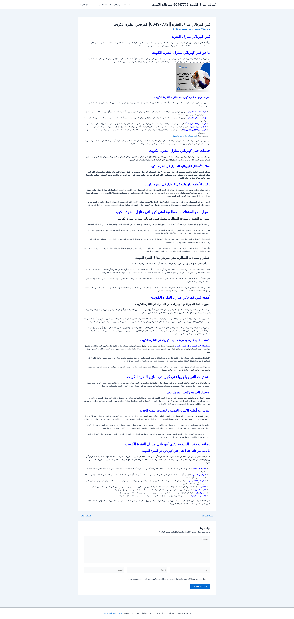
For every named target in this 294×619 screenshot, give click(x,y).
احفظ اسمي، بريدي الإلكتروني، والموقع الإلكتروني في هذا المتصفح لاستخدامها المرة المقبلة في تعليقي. (167, 579)
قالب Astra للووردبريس (112, 613)
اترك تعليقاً (206, 29)
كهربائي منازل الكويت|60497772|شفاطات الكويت (184, 4)
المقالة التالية (84, 516)
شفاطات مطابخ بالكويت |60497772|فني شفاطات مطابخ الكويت (105, 4)
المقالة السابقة (209, 516)
